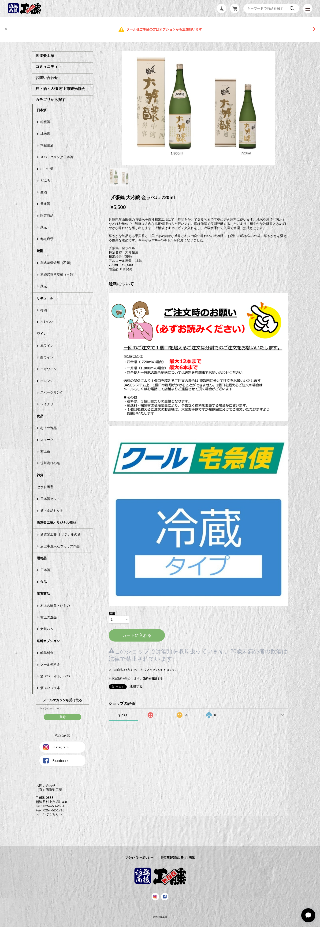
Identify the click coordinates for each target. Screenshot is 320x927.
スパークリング (51, 392)
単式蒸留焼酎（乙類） (56, 263)
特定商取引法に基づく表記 (178, 857)
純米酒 (45, 133)
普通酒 (45, 204)
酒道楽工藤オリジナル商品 (56, 522)
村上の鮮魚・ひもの (55, 605)
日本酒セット (50, 499)
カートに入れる (137, 635)
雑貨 (40, 475)
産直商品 (43, 593)
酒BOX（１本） (51, 688)
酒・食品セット (51, 510)
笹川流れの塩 (50, 463)
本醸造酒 (46, 145)
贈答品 (42, 558)
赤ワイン (46, 345)
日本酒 (42, 110)
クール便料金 (50, 664)
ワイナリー (48, 404)
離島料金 (46, 653)
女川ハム (46, 629)
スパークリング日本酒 (56, 157)
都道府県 (46, 239)
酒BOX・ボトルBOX (55, 676)
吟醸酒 (45, 122)
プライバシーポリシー (139, 857)
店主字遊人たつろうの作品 (60, 546)
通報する (136, 686)
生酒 (43, 192)
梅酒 (43, 310)
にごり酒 (46, 169)
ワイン (42, 334)
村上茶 (45, 451)
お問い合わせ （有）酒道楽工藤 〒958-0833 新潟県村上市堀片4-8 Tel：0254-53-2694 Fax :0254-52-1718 (49, 798)
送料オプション (48, 641)
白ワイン (46, 357)
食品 (40, 416)
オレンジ (46, 381)
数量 (112, 613)
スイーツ (46, 440)
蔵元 (43, 227)
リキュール (45, 298)
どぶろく (46, 180)
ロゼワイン (48, 369)
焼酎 (40, 251)
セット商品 (45, 487)
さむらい (46, 322)
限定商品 (46, 215)
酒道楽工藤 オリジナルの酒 (60, 534)
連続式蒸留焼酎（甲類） (58, 274)
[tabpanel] (199, 108)
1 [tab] (119, 177)
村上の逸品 (48, 428)
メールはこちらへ (47, 814)
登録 (62, 717)
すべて (123, 715)
